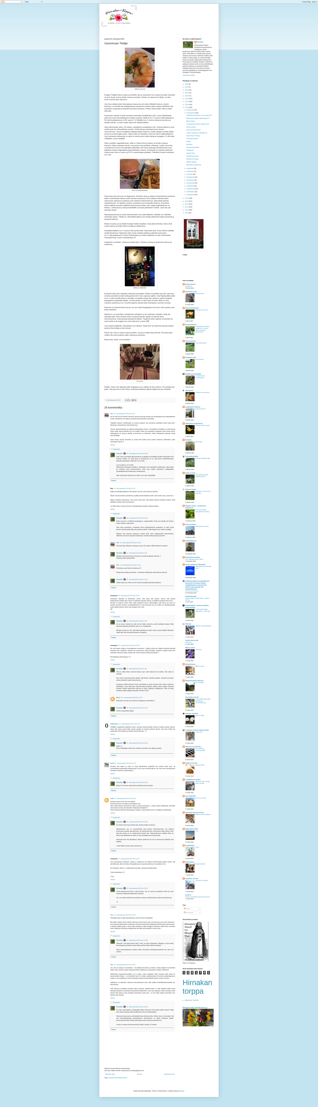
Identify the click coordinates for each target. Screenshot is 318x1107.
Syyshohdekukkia (201, 343)
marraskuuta (191, 113)
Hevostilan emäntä (192, 697)
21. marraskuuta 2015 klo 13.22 (137, 579)
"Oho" (197, 847)
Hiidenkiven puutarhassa (194, 423)
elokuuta (190, 174)
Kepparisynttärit (200, 864)
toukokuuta (190, 183)
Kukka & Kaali (190, 473)
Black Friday (190, 121)
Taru (111, 915)
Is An (197, 831)
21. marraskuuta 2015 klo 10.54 (125, 798)
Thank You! (199, 732)
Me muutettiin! (200, 682)
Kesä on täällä (200, 715)
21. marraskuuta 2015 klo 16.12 (137, 1007)
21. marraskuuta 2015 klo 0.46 (136, 553)
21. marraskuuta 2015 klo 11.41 (130, 565)
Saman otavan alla (191, 640)
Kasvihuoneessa (201, 409)
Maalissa (189, 144)
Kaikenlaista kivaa (192, 156)
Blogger (181, 1091)
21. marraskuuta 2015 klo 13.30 (137, 822)
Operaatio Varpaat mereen (194, 812)
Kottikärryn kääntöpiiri (193, 374)
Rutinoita (188, 440)
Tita (111, 414)
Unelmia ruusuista (191, 713)
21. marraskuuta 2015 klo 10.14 (125, 763)
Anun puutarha (190, 341)
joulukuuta (190, 110)
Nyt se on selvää (201, 798)
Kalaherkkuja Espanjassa (203, 814)
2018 (187, 99)
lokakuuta (190, 168)
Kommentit (189, 912)
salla (112, 798)
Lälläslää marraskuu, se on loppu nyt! (199, 115)
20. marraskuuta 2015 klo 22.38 (137, 453)
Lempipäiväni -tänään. (193, 779)
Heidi (112, 763)
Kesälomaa (188, 286)
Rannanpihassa (190, 541)
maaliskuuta (191, 189)
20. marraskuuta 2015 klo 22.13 (124, 488)
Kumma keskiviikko (192, 147)
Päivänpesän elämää (192, 557)
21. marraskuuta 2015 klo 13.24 (137, 743)
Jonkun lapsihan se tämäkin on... (197, 133)
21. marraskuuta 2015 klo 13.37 (137, 708)
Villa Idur (188, 624)
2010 (187, 210)
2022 (187, 87)
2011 (187, 207)
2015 (187, 107)
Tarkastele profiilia (189, 75)
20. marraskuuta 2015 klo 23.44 (129, 596)
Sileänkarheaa (190, 664)
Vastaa (112, 445)
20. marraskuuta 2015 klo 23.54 (129, 645)
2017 (187, 101)
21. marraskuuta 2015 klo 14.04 (125, 965)
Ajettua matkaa (191, 162)
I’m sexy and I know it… (192, 591)
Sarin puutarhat (190, 324)
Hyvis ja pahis (191, 127)
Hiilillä (188, 141)
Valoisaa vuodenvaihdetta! (203, 626)
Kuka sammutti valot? (193, 130)
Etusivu (139, 1074)
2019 (187, 96)
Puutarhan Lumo (191, 291)
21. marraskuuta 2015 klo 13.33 (137, 888)
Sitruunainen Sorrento (202, 526)
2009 (187, 213)
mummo (188, 895)
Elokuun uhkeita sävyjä (202, 425)
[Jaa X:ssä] (130, 400)
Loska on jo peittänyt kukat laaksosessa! (197, 897)
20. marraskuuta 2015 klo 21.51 (124, 414)
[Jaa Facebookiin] (133, 400)
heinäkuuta (191, 177)
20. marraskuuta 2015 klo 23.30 (130, 543)
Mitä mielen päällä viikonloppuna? (198, 118)
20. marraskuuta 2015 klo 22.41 (137, 518)
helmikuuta (190, 192)
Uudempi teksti (110, 1074)
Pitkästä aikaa (200, 293)
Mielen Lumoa (190, 648)
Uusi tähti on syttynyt (202, 880)
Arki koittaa (199, 442)
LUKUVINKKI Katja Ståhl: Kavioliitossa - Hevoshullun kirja (203, 701)
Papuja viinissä (200, 765)
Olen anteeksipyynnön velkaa (194, 559)
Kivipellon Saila (190, 357)
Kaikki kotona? (190, 284)
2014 (187, 198)
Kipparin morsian (191, 763)
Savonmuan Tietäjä (192, 136)
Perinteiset (199, 649)
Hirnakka (119, 453)
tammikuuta (191, 195)
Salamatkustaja (190, 596)
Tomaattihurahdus (191, 456)
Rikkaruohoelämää (192, 308)
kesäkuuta (190, 180)
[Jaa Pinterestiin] (135, 400)
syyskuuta (190, 171)
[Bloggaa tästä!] (128, 400)
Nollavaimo (114, 724)
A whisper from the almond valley (197, 730)
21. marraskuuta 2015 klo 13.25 (137, 782)
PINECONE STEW (191, 829)
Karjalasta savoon (191, 878)
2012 (187, 204)
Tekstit (187, 909)
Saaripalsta (189, 390)
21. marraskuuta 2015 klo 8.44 (129, 724)
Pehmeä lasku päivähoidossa (195, 1008)
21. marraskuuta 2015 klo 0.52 (136, 669)
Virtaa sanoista (190, 524)
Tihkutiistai (190, 150)
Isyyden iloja (190, 153)
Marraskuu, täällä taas (193, 165)
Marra (118, 697)
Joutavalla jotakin (192, 138)
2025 (187, 84)
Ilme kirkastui (199, 359)
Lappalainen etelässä (192, 407)
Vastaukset (116, 449)
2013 (187, 201)
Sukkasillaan (189, 862)
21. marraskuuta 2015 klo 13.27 (132, 697)
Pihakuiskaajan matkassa (194, 681)
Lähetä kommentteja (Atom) (117, 1078)
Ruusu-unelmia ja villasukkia (195, 564)
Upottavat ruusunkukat (202, 392)
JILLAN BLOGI (190, 796)
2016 (187, 104)
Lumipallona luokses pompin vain (197, 124)
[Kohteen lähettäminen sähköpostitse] (126, 400)
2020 (187, 93)
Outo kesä (188, 642)
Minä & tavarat (200, 666)
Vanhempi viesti (169, 1074)
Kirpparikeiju (189, 845)
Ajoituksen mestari (192, 159)
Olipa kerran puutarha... (193, 747)
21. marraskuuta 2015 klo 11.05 (128, 859)
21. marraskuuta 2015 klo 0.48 (136, 621)
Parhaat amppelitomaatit (203, 458)
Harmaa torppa (190, 489)
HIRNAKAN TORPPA (191, 1000)
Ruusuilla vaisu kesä (202, 310)
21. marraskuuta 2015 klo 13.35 (137, 940)
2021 (187, 90)
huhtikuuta (190, 186)
